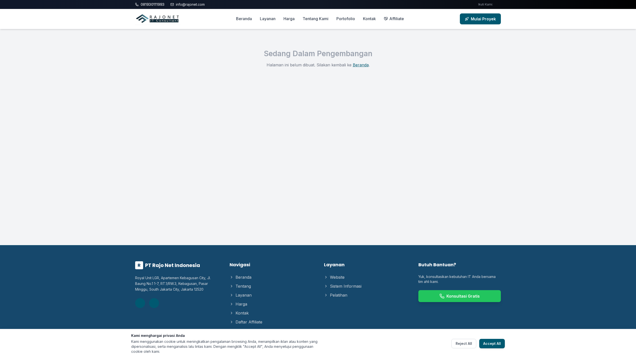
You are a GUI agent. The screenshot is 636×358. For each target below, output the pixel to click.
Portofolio (345, 18)
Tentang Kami (315, 18)
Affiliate (396, 18)
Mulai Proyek (483, 18)
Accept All (492, 343)
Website (337, 277)
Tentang (243, 286)
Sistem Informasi (345, 286)
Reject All (464, 343)
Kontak (369, 18)
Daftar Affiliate (249, 321)
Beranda (244, 18)
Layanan (268, 18)
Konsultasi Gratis (463, 296)
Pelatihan (338, 295)
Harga (289, 18)
